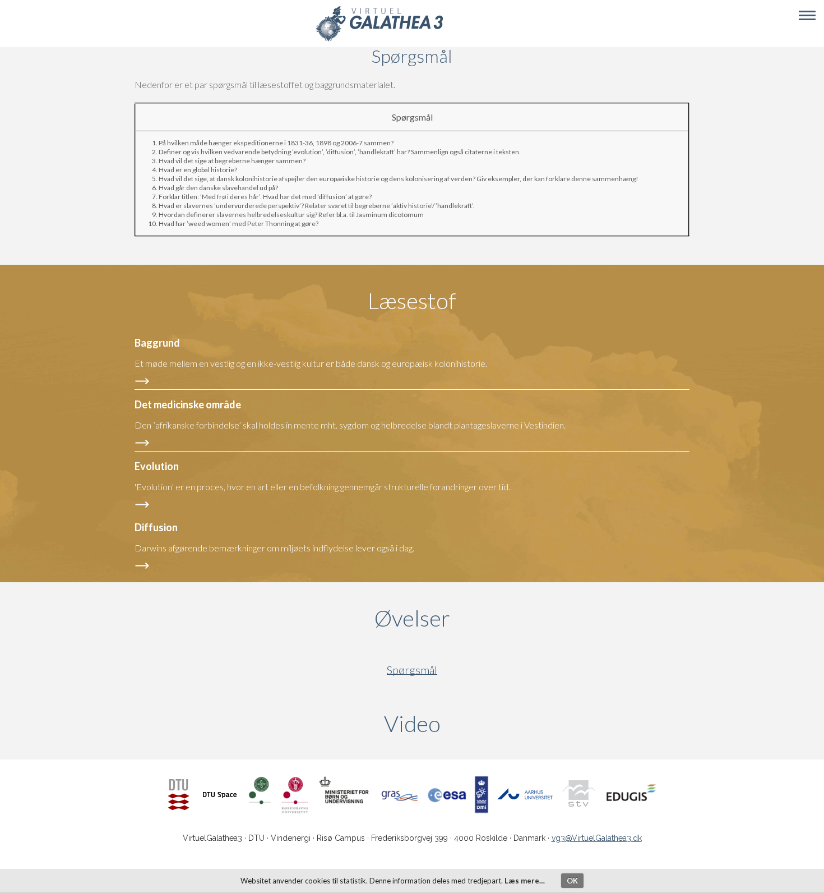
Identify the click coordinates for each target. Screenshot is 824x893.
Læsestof (412, 300)
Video (466, 723)
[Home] (379, 39)
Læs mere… (524, 880)
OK (572, 880)
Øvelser (412, 618)
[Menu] (807, 15)
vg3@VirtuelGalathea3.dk (597, 838)
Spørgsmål (412, 670)
